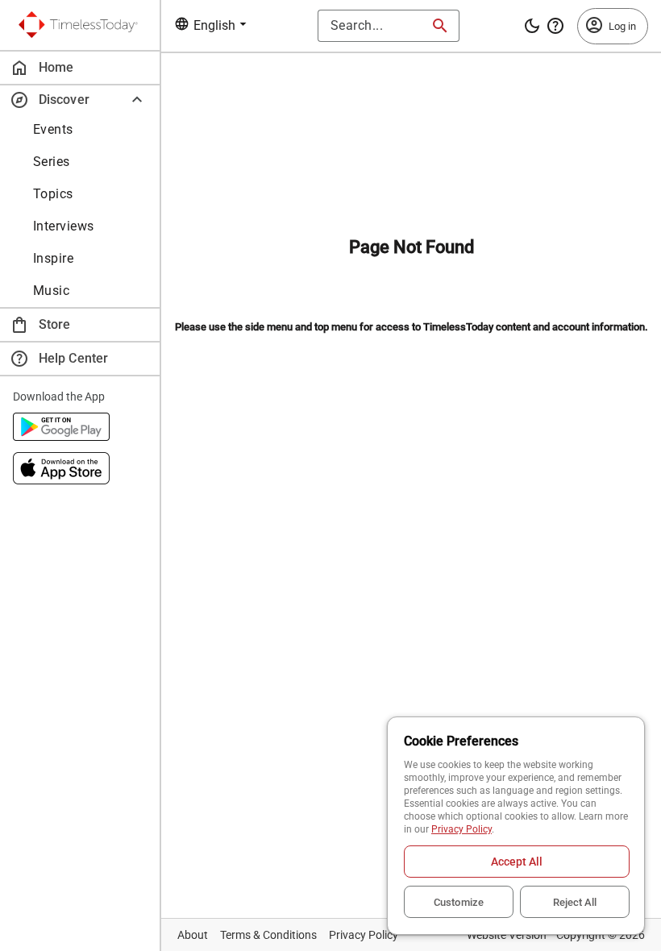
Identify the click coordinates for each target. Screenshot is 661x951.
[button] (80, 99)
